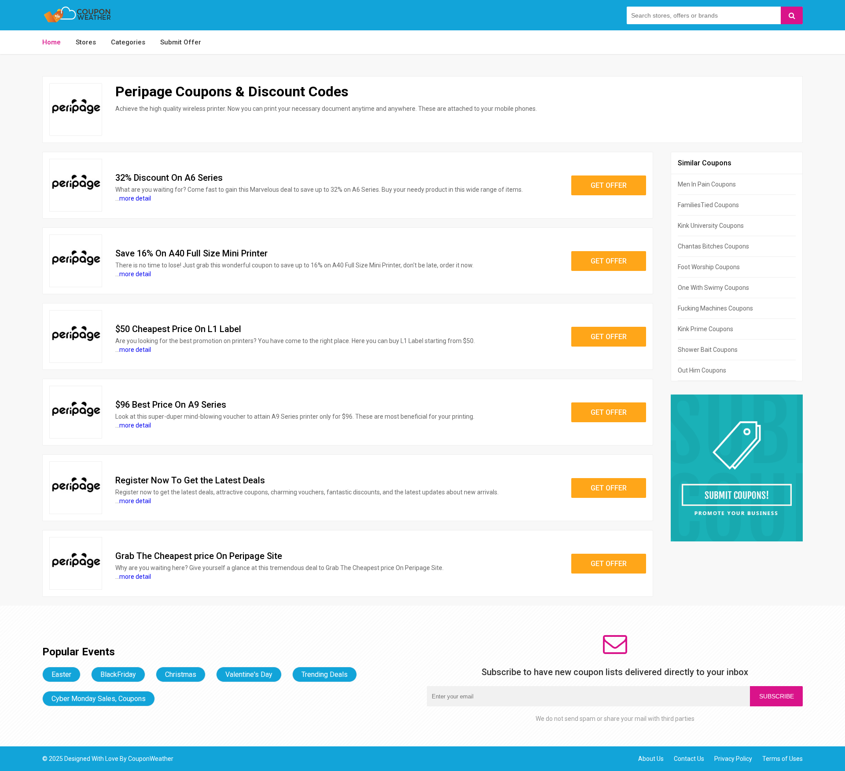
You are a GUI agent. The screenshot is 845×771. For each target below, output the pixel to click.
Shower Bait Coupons (708, 349)
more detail (135, 198)
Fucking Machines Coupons (715, 308)
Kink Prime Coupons (705, 329)
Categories (128, 42)
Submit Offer (180, 42)
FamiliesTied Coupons (708, 204)
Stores (86, 42)
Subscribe (776, 696)
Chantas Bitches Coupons (713, 246)
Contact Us (689, 758)
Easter (61, 674)
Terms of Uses (782, 758)
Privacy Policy (733, 758)
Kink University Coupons (711, 225)
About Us (651, 758)
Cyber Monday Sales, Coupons (98, 698)
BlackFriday (118, 674)
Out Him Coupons (702, 370)
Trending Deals (324, 674)
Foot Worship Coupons (709, 266)
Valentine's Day (248, 674)
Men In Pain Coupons (707, 184)
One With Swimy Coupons (713, 287)
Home (51, 42)
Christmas (180, 674)
